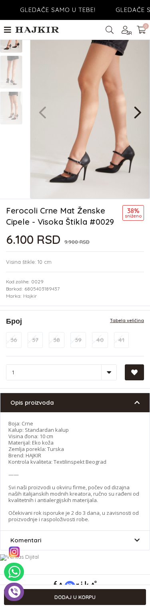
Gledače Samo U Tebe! (53, 10)
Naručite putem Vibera (14, 592)
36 (13, 340)
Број (14, 321)
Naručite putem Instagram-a (14, 552)
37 (35, 340)
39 (78, 340)
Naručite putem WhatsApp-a (14, 572)
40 (100, 340)
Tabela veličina (127, 320)
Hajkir (30, 296)
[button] (138, 109)
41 (121, 340)
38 (56, 340)
